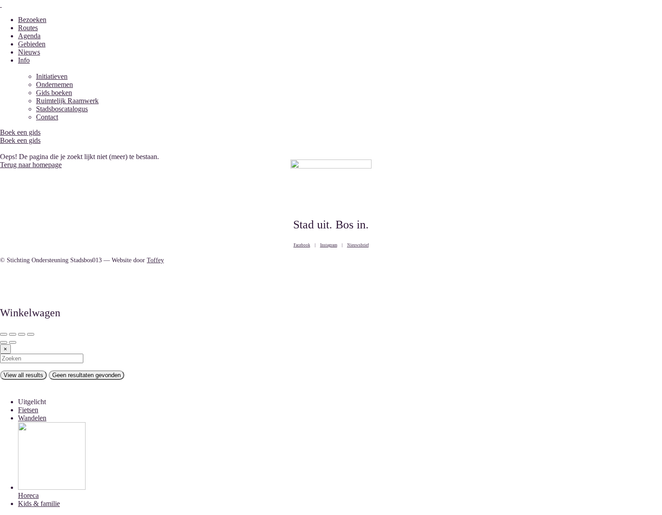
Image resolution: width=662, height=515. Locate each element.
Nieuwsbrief (358, 245)
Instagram (328, 245)
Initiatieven (52, 76)
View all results (23, 375)
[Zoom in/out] (30, 334)
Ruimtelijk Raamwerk (67, 101)
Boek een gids (20, 140)
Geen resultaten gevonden (86, 375)
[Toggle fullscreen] (21, 334)
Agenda (29, 36)
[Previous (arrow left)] (3, 342)
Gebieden (31, 44)
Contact (47, 117)
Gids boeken (54, 92)
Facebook (302, 245)
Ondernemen (54, 84)
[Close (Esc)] (3, 334)
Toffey (155, 260)
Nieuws (29, 52)
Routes (28, 28)
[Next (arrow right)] (12, 342)
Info (24, 60)
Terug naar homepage (31, 165)
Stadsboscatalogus (62, 109)
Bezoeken (32, 19)
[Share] (12, 334)
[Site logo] (1, 4)
